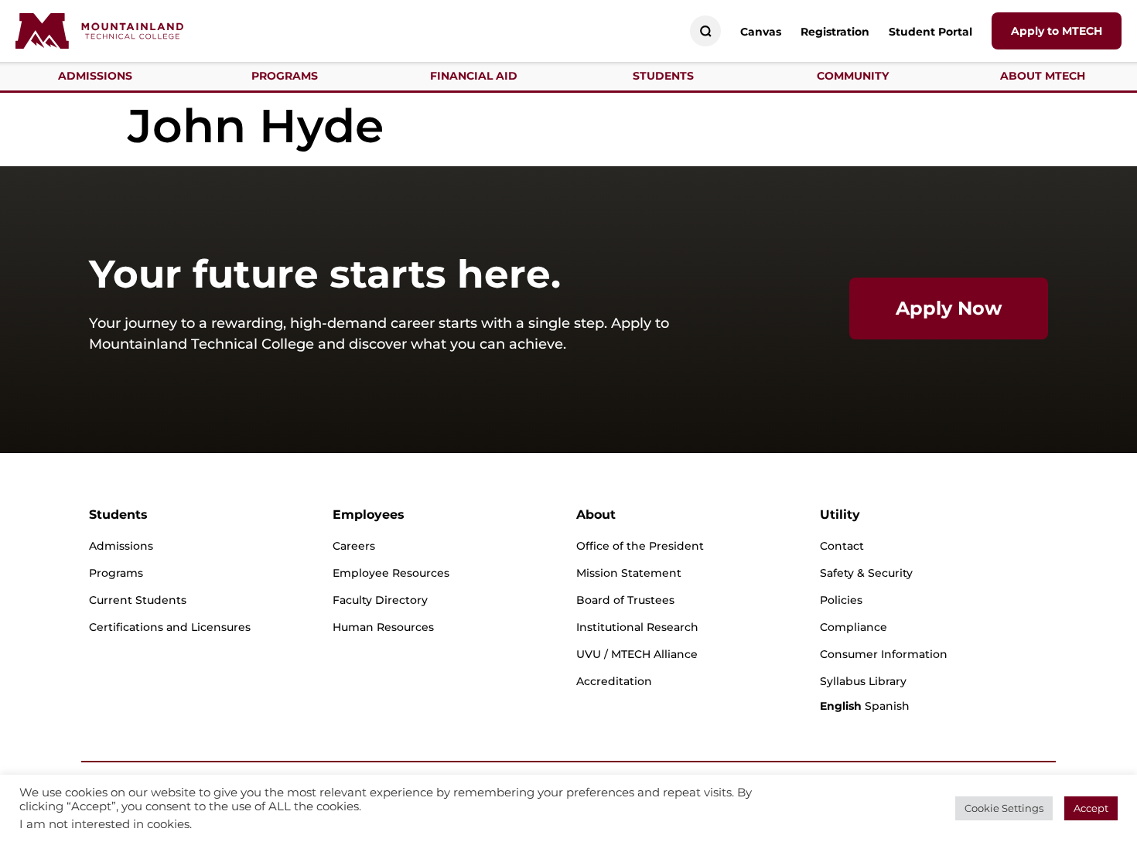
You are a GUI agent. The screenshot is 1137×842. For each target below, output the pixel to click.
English (841, 706)
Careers (354, 546)
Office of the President (640, 546)
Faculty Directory (380, 600)
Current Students (137, 600)
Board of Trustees (625, 600)
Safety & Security (866, 573)
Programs (116, 573)
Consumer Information (883, 654)
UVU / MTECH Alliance (637, 654)
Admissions (121, 546)
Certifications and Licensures (170, 627)
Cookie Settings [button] (1004, 808)
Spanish (887, 706)
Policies (841, 600)
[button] (95, 76)
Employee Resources (391, 573)
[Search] (705, 31)
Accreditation (614, 681)
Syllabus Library (863, 681)
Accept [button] (1091, 808)
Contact (842, 546)
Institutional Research (637, 627)
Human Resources (383, 627)
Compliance (853, 627)
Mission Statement (628, 573)
